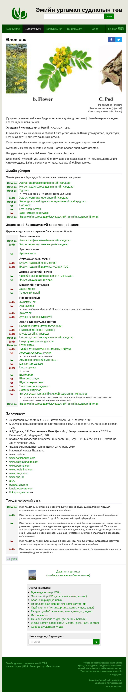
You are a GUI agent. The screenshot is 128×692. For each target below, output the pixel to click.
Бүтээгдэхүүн (33, 29)
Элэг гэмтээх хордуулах (33, 213)
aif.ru (12, 481)
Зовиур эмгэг (54, 29)
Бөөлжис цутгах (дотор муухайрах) (40, 326)
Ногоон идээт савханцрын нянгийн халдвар (46, 186)
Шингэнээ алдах (29, 378)
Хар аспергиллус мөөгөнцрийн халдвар (43, 197)
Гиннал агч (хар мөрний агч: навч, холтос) (56, 604)
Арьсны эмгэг (27, 253)
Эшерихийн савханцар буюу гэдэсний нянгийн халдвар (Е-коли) (58, 216)
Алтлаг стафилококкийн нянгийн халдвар (44, 183)
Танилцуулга (74, 29)
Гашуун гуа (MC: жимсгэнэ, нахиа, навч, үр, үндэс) (61, 611)
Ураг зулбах (26, 306)
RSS (25, 666)
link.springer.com (19, 492)
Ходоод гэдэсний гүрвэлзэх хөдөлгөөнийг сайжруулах (52, 201)
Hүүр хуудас (12, 29)
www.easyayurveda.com (23, 462)
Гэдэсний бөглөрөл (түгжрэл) (37, 330)
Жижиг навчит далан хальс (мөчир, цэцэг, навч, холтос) (65, 623)
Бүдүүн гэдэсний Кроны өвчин (37, 263)
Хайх (109, 16)
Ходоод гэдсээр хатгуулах (35, 352)
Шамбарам (26, 374)
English (113, 29)
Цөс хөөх (24, 205)
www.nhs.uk (16, 477)
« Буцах (12, 559)
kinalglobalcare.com (21, 488)
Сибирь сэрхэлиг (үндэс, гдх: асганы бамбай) (58, 619)
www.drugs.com (18, 473)
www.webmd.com (19, 465)
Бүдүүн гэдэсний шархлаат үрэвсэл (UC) (44, 266)
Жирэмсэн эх (27, 302)
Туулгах (24, 190)
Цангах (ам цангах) (31, 363)
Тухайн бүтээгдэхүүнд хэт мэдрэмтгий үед (45, 349)
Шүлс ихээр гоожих (31, 382)
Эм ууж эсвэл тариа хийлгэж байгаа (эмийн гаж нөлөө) (53, 393)
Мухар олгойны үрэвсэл (34, 333)
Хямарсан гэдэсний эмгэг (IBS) (38, 360)
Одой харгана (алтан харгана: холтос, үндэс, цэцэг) (62, 607)
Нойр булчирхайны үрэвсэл (36, 341)
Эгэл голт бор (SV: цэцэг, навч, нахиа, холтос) (59, 596)
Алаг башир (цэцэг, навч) (46, 600)
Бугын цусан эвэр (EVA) (45, 592)
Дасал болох (27, 289)
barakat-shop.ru (18, 484)
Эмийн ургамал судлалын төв (79, 10)
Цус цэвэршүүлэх (30, 209)
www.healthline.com (21, 469)
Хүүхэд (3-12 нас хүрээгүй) (35, 317)
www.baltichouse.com (22, 458)
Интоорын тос (39, 615)
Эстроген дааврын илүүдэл (36, 279)
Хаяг (95, 29)
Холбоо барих (13, 666)
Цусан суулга (27, 367)
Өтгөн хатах (26, 345)
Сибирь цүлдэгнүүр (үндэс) (47, 626)
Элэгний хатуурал (30, 390)
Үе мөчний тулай (29, 292)
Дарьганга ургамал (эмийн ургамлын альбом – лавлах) (68, 573)
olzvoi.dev (54, 666)
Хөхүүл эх (25, 313)
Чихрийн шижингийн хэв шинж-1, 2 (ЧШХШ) (46, 276)
